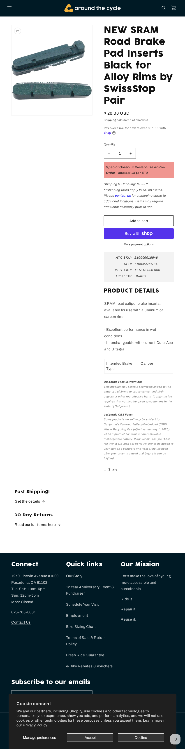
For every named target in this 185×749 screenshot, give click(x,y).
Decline (141, 738)
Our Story (74, 576)
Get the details (27, 501)
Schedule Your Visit (82, 604)
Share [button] (113, 469)
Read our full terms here (35, 525)
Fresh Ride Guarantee (85, 655)
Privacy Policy (35, 725)
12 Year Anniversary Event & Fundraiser (90, 590)
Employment (77, 615)
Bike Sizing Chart (81, 626)
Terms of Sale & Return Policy (86, 641)
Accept (90, 738)
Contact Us (21, 622)
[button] (9, 8)
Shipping (110, 120)
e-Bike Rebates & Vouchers (89, 666)
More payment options (139, 244)
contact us (123, 195)
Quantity (110, 144)
